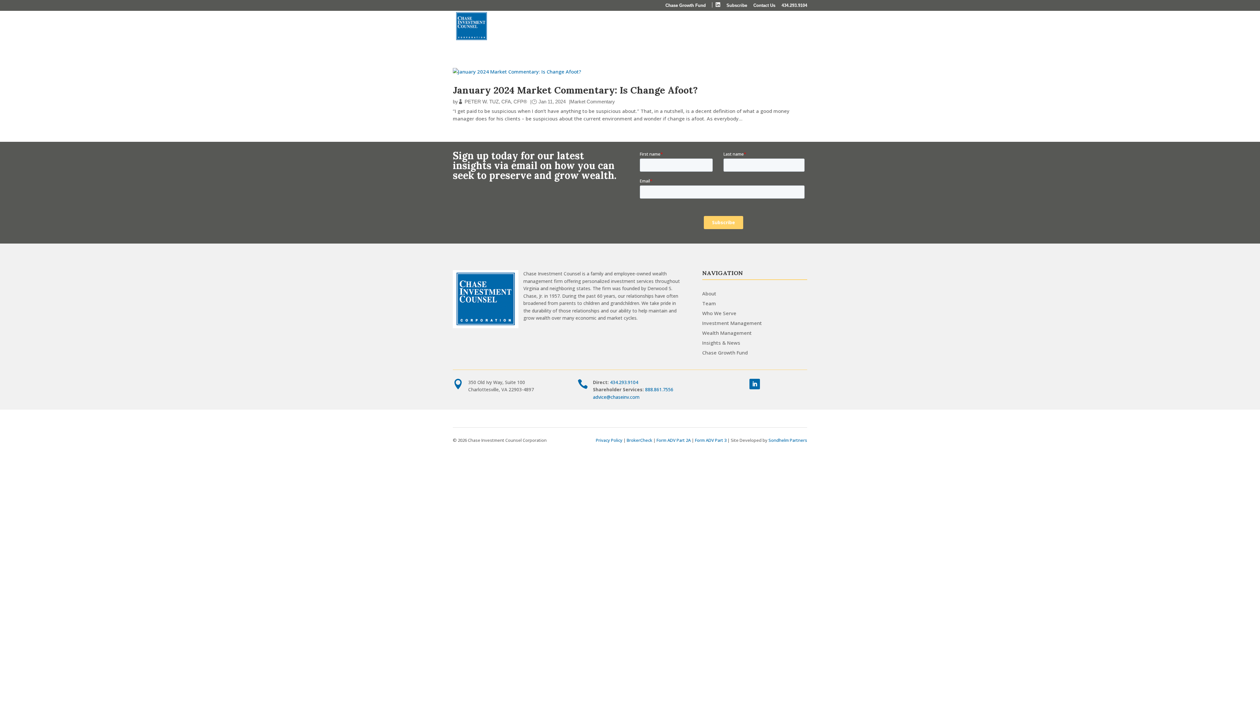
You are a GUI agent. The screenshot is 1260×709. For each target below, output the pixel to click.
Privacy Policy (609, 440)
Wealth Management (731, 26)
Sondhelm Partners (787, 440)
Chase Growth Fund (685, 5)
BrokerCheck (639, 440)
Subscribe (736, 5)
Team (709, 303)
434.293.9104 (794, 5)
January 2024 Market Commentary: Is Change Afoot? (575, 90)
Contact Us (764, 5)
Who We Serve (615, 26)
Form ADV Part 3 (710, 440)
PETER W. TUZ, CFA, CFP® (496, 101)
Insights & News (782, 26)
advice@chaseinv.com (616, 397)
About (577, 26)
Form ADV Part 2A (674, 440)
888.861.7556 (659, 389)
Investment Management (669, 26)
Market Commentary (592, 101)
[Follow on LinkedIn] (754, 384)
